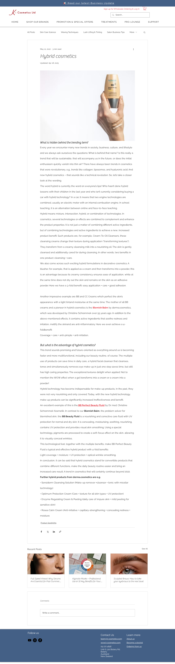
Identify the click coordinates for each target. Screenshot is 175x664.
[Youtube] (30, 640)
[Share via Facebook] (41, 531)
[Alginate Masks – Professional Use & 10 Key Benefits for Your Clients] (87, 564)
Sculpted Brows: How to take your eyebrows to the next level (128, 580)
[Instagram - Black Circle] (35, 640)
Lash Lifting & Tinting (92, 32)
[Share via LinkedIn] (54, 531)
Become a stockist (135, 643)
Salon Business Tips (116, 32)
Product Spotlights (48, 523)
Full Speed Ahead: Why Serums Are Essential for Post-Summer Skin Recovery (45, 580)
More (132, 32)
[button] (145, 8)
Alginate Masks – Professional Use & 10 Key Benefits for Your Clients (86, 580)
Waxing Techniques (69, 32)
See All (145, 549)
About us (131, 639)
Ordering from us (134, 646)
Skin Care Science (48, 32)
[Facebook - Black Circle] (40, 640)
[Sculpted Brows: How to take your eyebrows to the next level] (129, 564)
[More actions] (133, 49)
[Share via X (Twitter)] (47, 531)
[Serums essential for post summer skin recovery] (45, 564)
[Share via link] (60, 531)
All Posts (31, 32)
